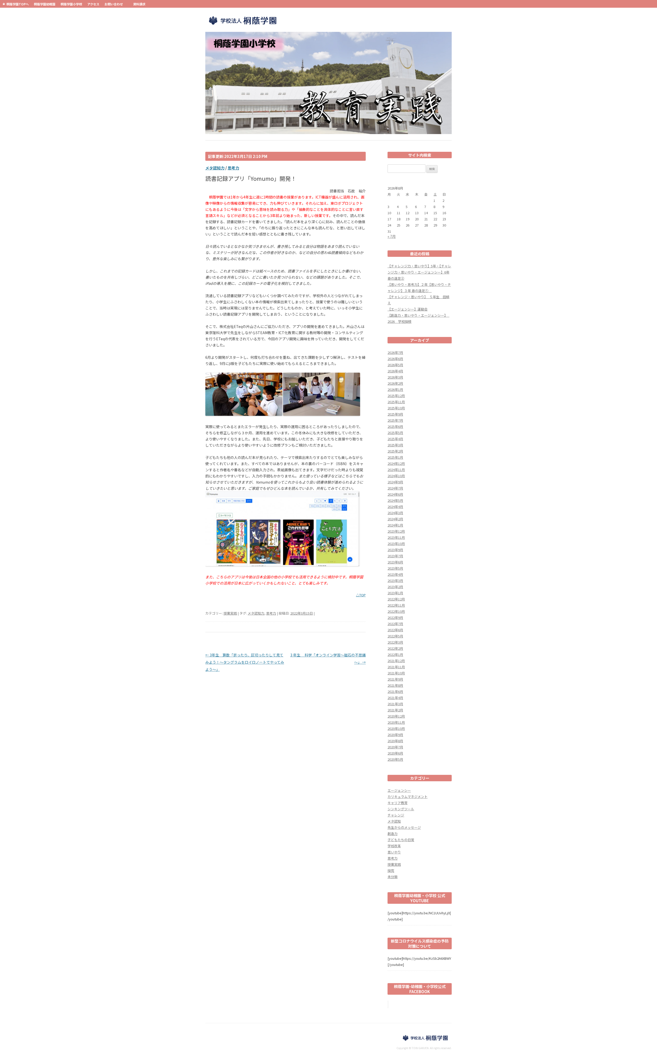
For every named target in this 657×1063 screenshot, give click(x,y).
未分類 (393, 876)
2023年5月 (395, 568)
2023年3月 (395, 580)
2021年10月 (396, 673)
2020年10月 (396, 728)
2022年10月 (396, 611)
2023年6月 (395, 562)
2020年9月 (395, 734)
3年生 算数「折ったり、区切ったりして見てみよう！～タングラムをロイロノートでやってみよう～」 (244, 662)
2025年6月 (395, 426)
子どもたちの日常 (401, 839)
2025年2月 (395, 451)
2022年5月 (395, 636)
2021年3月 (395, 703)
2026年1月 (395, 389)
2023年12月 (396, 531)
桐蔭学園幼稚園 (44, 4)
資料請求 (139, 4)
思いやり (394, 852)
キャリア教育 (398, 802)
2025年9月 (395, 414)
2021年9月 (395, 679)
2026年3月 (395, 377)
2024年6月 (395, 494)
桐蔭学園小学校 (71, 4)
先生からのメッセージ (404, 827)
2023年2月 (395, 586)
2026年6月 (395, 358)
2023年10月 (396, 543)
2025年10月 (396, 408)
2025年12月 (396, 395)
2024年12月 (396, 463)
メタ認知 (394, 821)
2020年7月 (395, 747)
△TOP (361, 594)
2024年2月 (395, 518)
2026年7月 (395, 352)
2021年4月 (395, 697)
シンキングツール (401, 808)
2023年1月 (395, 592)
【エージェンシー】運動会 (408, 309)
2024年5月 (395, 500)
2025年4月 (395, 438)
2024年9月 (395, 481)
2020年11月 (396, 722)
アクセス (93, 4)
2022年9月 (395, 617)
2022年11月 (396, 605)
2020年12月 (396, 716)
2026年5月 (395, 364)
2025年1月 (395, 457)
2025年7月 (395, 420)
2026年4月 (395, 371)
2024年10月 (396, 475)
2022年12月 (396, 599)
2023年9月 (395, 549)
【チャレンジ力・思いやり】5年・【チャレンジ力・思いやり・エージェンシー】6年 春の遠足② (419, 272)
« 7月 (392, 236)
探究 (391, 870)
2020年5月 (395, 759)
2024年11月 (396, 469)
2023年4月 (395, 574)
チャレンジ (396, 815)
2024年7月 (395, 488)
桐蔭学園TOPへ (17, 4)
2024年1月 (395, 525)
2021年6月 (395, 691)
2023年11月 (396, 537)
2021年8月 (395, 685)
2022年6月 (395, 629)
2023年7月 (395, 555)
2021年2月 (395, 710)
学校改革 (394, 845)
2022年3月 (395, 642)
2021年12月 (396, 660)
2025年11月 (396, 401)
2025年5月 (395, 432)
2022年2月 (395, 648)
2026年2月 (395, 383)
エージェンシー (399, 790)
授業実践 (230, 613)
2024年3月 (395, 512)
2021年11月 (396, 666)
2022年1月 (395, 654)
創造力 (393, 833)
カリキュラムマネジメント (408, 796)
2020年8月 (395, 740)
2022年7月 (395, 623)
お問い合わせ (113, 4)
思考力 (233, 168)
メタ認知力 (215, 168)
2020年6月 (395, 753)
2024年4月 (395, 506)
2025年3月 (395, 445)
